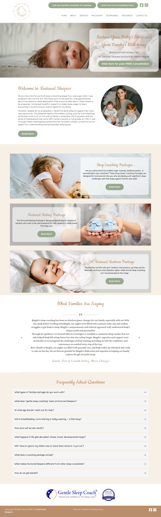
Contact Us (141, 15)
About (73, 15)
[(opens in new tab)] (71, 483)
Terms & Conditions (81, 499)
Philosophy (97, 15)
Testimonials (112, 15)
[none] (145, 382)
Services (84, 15)
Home (64, 15)
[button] (80, 382)
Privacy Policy (97, 499)
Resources (127, 15)
